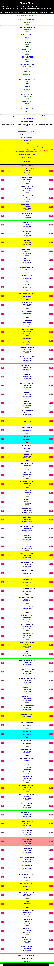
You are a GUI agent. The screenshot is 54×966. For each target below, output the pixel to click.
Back (2, 964)
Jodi (2, 171)
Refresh (27, 24)
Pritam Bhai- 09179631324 (27, 138)
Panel (51, 171)
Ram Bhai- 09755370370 (27, 129)
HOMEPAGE (27, 961)
